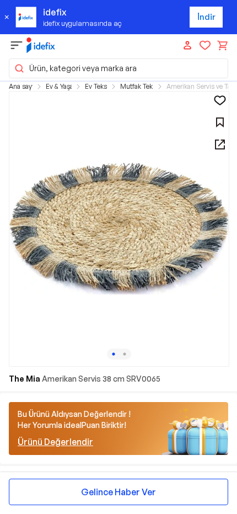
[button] (118, 68)
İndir (206, 17)
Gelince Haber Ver (118, 491)
